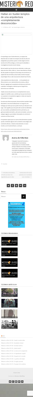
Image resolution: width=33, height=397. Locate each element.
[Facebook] (12, 185)
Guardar (5, 163)
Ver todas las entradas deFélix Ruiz (21, 156)
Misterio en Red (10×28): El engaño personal (12, 360)
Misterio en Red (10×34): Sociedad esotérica (12, 345)
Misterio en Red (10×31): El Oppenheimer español (13, 352)
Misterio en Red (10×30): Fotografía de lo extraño (13, 355)
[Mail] (20, 185)
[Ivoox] (24, 185)
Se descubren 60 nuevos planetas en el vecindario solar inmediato (25, 174)
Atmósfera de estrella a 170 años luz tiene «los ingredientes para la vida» (8, 174)
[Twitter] (8, 185)
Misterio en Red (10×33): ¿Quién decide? (11, 347)
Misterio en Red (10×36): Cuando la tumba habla (13, 339)
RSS (4, 335)
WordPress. (22, 375)
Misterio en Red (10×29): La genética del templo (13, 358)
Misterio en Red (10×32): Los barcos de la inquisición (14, 350)
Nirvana (16, 375)
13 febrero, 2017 (7, 27)
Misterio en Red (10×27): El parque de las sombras (13, 363)
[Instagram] (16, 185)
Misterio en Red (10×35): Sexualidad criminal (12, 342)
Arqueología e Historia (19, 27)
